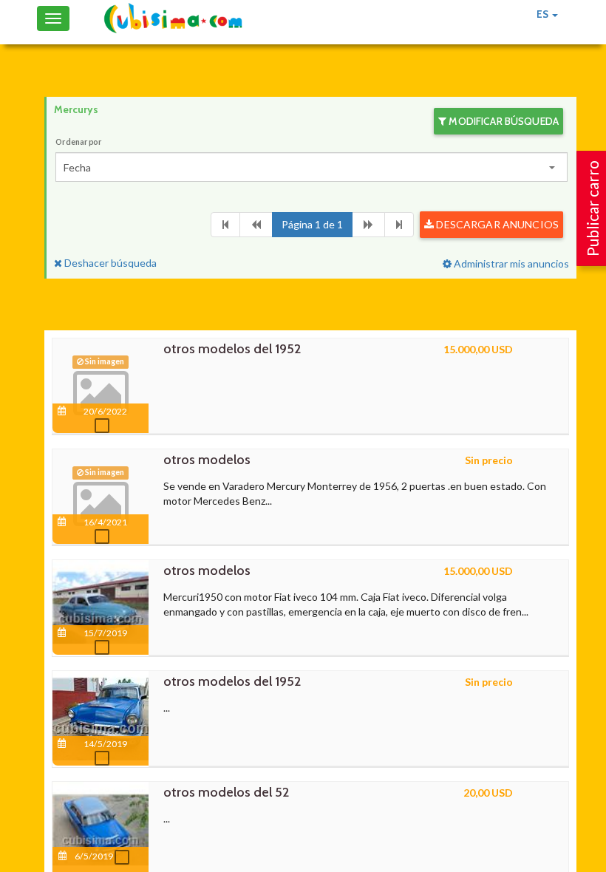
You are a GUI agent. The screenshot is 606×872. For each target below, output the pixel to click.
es (544, 14)
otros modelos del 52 (226, 792)
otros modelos (207, 460)
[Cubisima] (173, 18)
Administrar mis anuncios (510, 263)
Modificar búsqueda (502, 121)
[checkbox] (106, 425)
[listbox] (311, 167)
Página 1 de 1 (312, 224)
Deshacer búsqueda (109, 262)
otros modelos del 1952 (232, 349)
